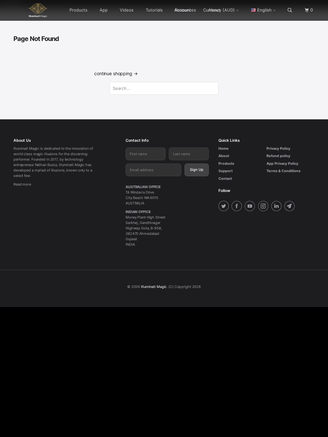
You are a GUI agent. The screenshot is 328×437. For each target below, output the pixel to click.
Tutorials (154, 9)
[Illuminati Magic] (39, 10)
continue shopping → (115, 73)
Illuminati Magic (154, 286)
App (104, 9)
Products (78, 9)
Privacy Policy (278, 148)
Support (225, 171)
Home (223, 148)
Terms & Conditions (283, 171)
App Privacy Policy (282, 163)
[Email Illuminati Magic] (290, 207)
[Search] (290, 10)
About (223, 156)
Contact (225, 178)
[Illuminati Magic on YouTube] (251, 207)
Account (182, 9)
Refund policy (278, 156)
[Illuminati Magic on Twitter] (224, 207)
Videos (127, 9)
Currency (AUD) (219, 9)
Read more (22, 184)
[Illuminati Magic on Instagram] (264, 207)
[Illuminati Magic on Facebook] (238, 207)
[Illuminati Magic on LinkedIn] (277, 207)
